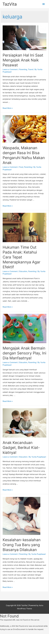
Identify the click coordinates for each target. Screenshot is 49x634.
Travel (30, 69)
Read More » (8, 108)
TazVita (10, 4)
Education (23, 271)
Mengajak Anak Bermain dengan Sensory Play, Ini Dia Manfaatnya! (24, 353)
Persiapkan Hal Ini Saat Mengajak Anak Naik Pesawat (23, 60)
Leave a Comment (10, 69)
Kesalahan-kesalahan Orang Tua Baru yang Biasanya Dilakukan (22, 545)
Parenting (23, 69)
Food (21, 167)
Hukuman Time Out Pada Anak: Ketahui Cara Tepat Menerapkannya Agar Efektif (21, 257)
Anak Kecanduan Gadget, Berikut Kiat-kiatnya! (21, 447)
